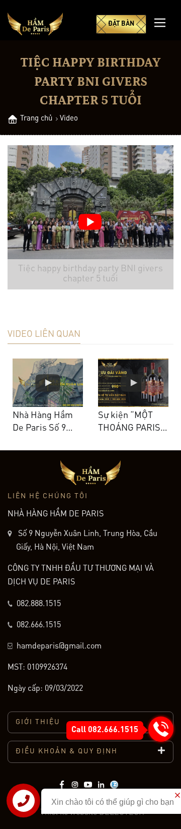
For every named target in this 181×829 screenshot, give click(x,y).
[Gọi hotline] (160, 729)
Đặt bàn (121, 24)
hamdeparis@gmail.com (58, 646)
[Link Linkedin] (101, 785)
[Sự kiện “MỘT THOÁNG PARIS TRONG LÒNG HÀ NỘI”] (133, 383)
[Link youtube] (88, 785)
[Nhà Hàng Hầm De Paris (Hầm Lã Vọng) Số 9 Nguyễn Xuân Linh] (35, 24)
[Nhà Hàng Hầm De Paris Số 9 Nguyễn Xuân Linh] (48, 383)
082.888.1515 (39, 604)
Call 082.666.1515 (104, 730)
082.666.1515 (39, 625)
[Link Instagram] (75, 785)
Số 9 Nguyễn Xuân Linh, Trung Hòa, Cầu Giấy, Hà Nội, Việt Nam (86, 541)
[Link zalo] (114, 785)
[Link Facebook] (62, 785)
